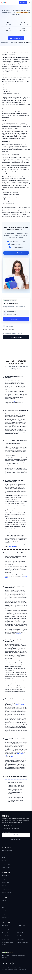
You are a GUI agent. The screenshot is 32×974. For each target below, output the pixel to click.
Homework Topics (6, 864)
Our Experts (4, 914)
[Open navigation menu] (29, 2)
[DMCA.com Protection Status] (7, 952)
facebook (22, 753)
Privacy (15, 969)
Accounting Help (6, 935)
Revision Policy (5, 882)
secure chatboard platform (17, 704)
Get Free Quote (15, 319)
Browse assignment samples (15, 337)
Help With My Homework (22, 942)
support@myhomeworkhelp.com (11, 828)
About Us (4, 900)
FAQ (3, 907)
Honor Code (5, 885)
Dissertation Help (21, 925)
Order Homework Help (7, 850)
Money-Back (10, 969)
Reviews (4, 910)
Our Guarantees (5, 875)
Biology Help (20, 935)
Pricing (3, 857)
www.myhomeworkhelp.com (17, 401)
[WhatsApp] (3, 963)
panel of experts (10, 654)
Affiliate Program (6, 867)
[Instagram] (14, 963)
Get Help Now (23, 2)
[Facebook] (6, 963)
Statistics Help (20, 939)
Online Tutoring (5, 929)
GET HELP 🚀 (16, 834)
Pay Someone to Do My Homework (7, 943)
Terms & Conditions (6, 892)
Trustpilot (15, 755)
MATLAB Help (5, 932)
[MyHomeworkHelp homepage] (7, 2)
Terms (20, 969)
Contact (24, 969)
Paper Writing (20, 932)
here (12, 756)
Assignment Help (6, 854)
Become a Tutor (5, 917)
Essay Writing (5, 925)
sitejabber (7, 755)
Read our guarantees (16, 839)
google (17, 753)
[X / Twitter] (10, 963)
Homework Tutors (21, 929)
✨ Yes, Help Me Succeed (16, 253)
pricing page (18, 633)
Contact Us (4, 904)
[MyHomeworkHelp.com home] (5, 815)
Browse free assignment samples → (22, 42)
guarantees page (12, 546)
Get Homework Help (15, 38)
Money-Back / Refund (7, 879)
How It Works (5, 860)
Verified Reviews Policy (7, 889)
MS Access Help (6, 939)
